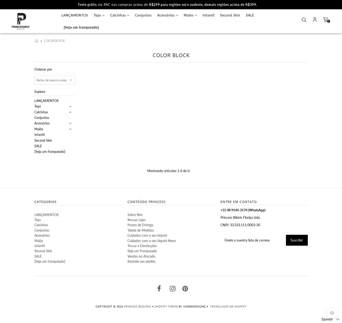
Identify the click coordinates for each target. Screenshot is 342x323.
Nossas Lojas (136, 220)
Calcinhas (118, 15)
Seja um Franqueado (142, 251)
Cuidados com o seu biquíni (147, 235)
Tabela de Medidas (140, 230)
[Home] (37, 40)
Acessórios (166, 15)
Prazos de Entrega (140, 225)
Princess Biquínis (137, 306)
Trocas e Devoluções (142, 246)
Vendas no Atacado (141, 256)
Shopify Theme (166, 306)
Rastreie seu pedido (141, 261)
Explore (39, 92)
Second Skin (230, 15)
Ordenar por (43, 69)
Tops (98, 15)
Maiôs (189, 15)
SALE (250, 15)
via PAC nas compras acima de (167, 5)
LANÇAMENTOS (74, 15)
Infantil (209, 15)
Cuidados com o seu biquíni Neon (151, 241)
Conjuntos (143, 15)
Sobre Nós (135, 215)
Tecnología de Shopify (228, 306)
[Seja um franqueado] (81, 27)
